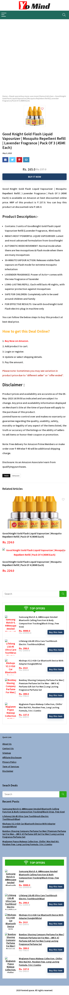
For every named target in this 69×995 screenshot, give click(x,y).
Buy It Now (34, 176)
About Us (7, 743)
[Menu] (4, 15)
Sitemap (6, 752)
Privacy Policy (9, 762)
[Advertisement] (34, 55)
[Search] (64, 15)
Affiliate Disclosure (12, 757)
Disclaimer (7, 771)
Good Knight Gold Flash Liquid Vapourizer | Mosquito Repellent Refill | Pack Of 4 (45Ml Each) (32, 535)
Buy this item (55, 632)
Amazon (15, 475)
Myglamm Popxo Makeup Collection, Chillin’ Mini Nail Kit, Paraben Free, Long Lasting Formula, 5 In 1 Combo (41, 707)
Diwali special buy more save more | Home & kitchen (31, 96)
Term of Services (10, 766)
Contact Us (8, 748)
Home (5, 96)
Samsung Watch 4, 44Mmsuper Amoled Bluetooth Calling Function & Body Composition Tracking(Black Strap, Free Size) (33, 810)
